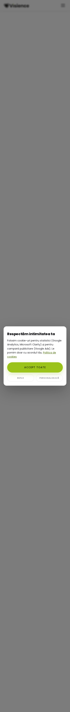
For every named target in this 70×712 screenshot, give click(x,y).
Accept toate (35, 367)
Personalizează (49, 377)
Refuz (20, 377)
